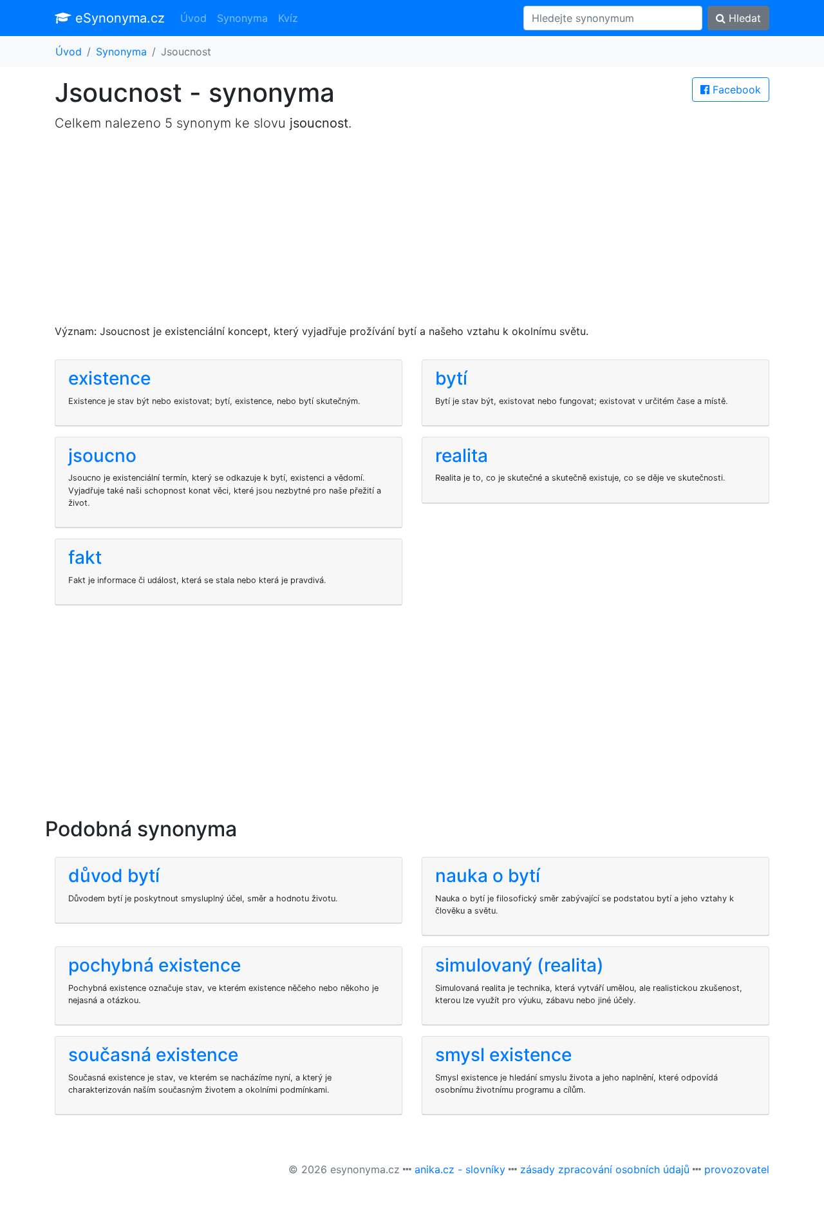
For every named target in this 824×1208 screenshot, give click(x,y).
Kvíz (288, 18)
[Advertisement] (412, 233)
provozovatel (736, 1169)
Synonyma (242, 18)
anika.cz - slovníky (460, 1169)
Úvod (193, 18)
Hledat (743, 18)
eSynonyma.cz (118, 18)
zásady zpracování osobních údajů (604, 1169)
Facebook (735, 89)
